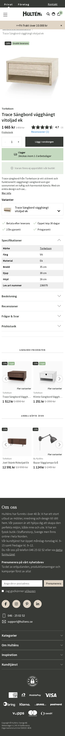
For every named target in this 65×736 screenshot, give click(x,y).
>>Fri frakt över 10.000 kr (32, 25)
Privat (8, 4)
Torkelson (8, 108)
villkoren (30, 591)
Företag (23, 4)
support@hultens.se (20, 621)
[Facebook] (6, 604)
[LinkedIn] (38, 604)
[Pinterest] (27, 604)
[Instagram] (16, 604)
